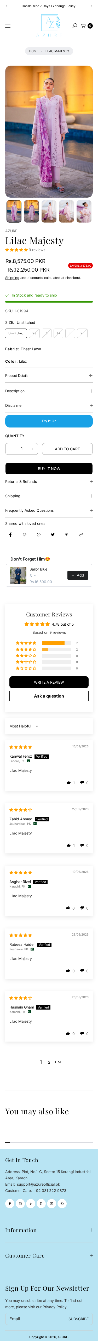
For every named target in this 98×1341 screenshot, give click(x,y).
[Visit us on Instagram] (24, 534)
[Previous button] (6, 6)
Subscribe (78, 1319)
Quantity (15, 436)
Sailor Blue (38, 569)
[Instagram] (20, 1203)
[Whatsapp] (62, 1203)
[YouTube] (51, 1203)
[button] (74, 25)
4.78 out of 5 (63, 624)
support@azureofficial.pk (38, 1184)
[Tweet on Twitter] (53, 534)
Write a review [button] (49, 682)
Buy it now (49, 468)
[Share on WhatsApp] (38, 534)
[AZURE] (49, 25)
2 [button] (49, 1062)
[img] (20, 747)
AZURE (62, 1337)
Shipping (12, 278)
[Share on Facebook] (10, 534)
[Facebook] (9, 1203)
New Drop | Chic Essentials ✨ (49, 6)
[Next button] (91, 6)
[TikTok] (30, 1203)
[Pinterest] (41, 1203)
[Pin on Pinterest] (67, 534)
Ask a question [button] (49, 696)
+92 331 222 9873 (50, 1190)
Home (33, 51)
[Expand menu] (8, 26)
